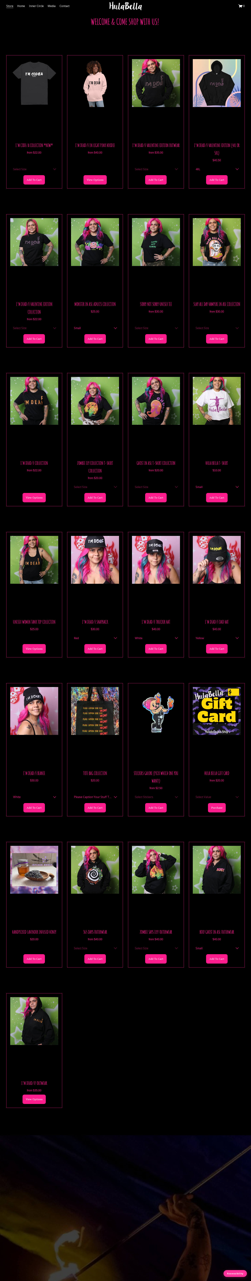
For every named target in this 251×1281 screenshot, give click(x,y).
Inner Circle (36, 6)
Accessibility (235, 1273)
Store (9, 6)
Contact (64, 6)
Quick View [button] (34, 101)
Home (21, 6)
